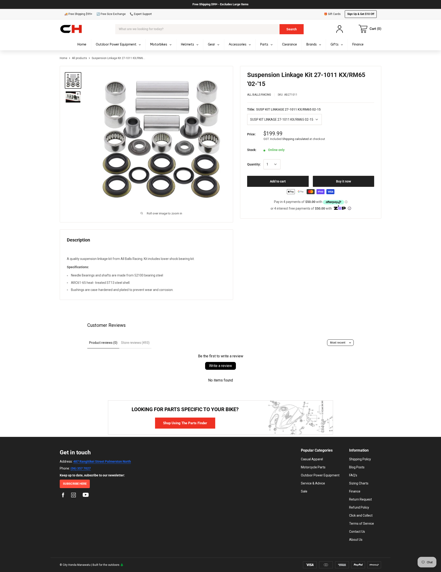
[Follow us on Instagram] (73, 496)
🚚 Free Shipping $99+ (78, 14)
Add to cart (278, 181)
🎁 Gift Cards (332, 14)
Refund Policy (359, 507)
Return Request (360, 499)
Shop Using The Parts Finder (185, 423)
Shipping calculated (295, 139)
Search (291, 29)
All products (79, 58)
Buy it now (343, 181)
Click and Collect (361, 515)
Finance (354, 491)
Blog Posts (357, 467)
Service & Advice (313, 483)
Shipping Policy (360, 459)
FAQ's (353, 475)
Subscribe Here (75, 483)
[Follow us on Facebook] (63, 496)
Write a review (220, 366)
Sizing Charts (358, 483)
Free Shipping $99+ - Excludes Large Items (220, 4)
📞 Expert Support (141, 14)
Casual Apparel (312, 459)
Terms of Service (361, 523)
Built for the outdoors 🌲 (108, 564)
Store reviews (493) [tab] (135, 342)
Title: (284, 109)
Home (63, 58)
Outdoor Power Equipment (320, 475)
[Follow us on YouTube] (86, 496)
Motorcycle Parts (313, 467)
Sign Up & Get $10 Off (360, 14)
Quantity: (254, 164)
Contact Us (357, 531)
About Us (355, 539)
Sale (304, 491)
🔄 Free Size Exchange (111, 14)
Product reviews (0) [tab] (103, 342)
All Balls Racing (259, 94)
